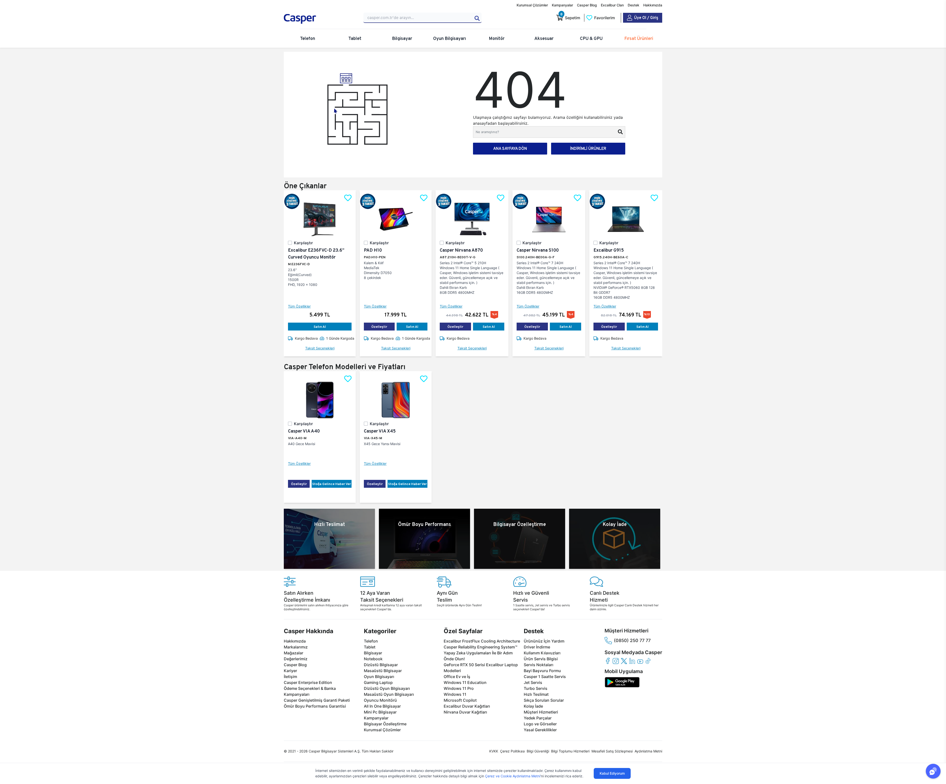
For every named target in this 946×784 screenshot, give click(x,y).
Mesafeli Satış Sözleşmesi (612, 751)
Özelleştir (379, 326)
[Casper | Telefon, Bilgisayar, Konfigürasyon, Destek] (319, 19)
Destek (633, 5)
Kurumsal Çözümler (532, 5)
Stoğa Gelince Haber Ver (331, 484)
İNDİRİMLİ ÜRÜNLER (588, 148)
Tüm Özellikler (299, 306)
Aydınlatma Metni (648, 751)
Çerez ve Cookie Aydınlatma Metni (512, 776)
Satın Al (320, 326)
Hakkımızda (652, 5)
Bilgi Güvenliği (538, 751)
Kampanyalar (562, 5)
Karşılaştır (303, 242)
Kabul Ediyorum (612, 773)
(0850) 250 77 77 (632, 640)
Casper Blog (587, 5)
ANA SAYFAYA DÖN (510, 148)
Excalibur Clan (612, 5)
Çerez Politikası (512, 751)
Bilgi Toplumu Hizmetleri (570, 751)
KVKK (493, 751)
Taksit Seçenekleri (320, 348)
